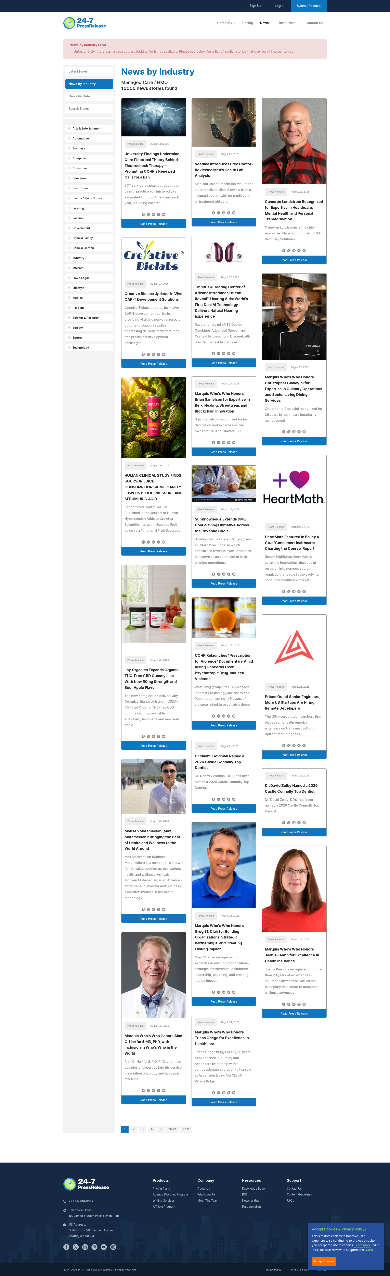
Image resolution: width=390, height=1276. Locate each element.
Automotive (81, 138)
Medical (78, 298)
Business (79, 148)
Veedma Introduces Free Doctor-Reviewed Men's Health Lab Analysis (224, 170)
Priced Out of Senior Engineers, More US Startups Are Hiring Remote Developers (292, 703)
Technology (81, 347)
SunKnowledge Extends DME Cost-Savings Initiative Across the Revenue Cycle (222, 525)
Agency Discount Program (170, 1194)
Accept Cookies (323, 1261)
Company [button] (225, 23)
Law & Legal (81, 278)
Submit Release (309, 6)
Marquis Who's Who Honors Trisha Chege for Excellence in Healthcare (222, 1038)
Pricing (247, 23)
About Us (203, 1188)
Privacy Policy (273, 1269)
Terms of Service (299, 1269)
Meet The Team (207, 1200)
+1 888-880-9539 (81, 1201)
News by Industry (82, 84)
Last (186, 1129)
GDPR (369, 1250)
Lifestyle (78, 288)
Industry (78, 258)
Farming (78, 208)
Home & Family (83, 238)
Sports (77, 337)
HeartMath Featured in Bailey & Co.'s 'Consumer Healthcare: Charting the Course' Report (292, 543)
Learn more (362, 1245)
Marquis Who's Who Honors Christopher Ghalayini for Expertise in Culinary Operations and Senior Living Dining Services (293, 389)
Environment (82, 188)
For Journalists (252, 1206)
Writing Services (164, 1200)
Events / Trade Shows (87, 198)
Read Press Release (153, 224)
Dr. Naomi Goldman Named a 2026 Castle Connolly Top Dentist (219, 762)
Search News (78, 108)
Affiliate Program (164, 1206)
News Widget (251, 1200)
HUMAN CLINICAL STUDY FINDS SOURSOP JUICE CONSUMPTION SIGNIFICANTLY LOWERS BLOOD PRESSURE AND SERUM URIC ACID (153, 487)
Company (205, 1180)
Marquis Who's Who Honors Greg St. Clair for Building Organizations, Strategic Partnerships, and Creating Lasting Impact (219, 937)
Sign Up (255, 6)
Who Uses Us (206, 1194)
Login (279, 6)
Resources (251, 1180)
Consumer (80, 168)
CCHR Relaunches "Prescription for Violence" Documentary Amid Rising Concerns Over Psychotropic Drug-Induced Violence (224, 667)
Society (78, 328)
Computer (80, 158)
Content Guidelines (299, 1194)
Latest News (78, 71)
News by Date (79, 96)
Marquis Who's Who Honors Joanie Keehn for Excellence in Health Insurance (292, 955)
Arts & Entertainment (87, 128)
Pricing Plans (161, 1188)
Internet (78, 268)
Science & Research (86, 318)
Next (172, 1129)
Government (81, 228)
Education (80, 178)
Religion (78, 308)
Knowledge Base (253, 1188)
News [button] (265, 23)
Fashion (78, 218)
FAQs (290, 1200)
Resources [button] (287, 23)
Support (294, 1180)
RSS (245, 1194)
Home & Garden (83, 248)
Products (161, 1180)
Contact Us (314, 23)
